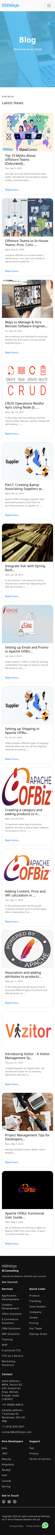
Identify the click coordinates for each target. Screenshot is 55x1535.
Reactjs (6, 1459)
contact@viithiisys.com (16, 1432)
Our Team (35, 1328)
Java (4, 1448)
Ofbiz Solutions (12, 1314)
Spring (6, 1486)
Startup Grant (38, 1334)
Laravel (6, 1481)
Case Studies (37, 1306)
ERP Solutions (11, 1334)
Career (33, 1317)
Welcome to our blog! (27, 49)
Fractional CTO (11, 1350)
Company (35, 1312)
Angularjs (8, 1464)
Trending (35, 1301)
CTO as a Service (12, 1355)
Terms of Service (34, 1526)
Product (34, 1295)
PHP (4, 1475)
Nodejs (6, 1470)
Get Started (9, 1282)
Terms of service (40, 1459)
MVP (5, 1345)
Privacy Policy (16, 1526)
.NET (5, 1453)
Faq (31, 1448)
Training (7, 1339)
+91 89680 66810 (12, 1404)
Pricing (33, 1323)
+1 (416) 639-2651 (13, 1426)
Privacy (34, 1453)
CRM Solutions (11, 1328)
